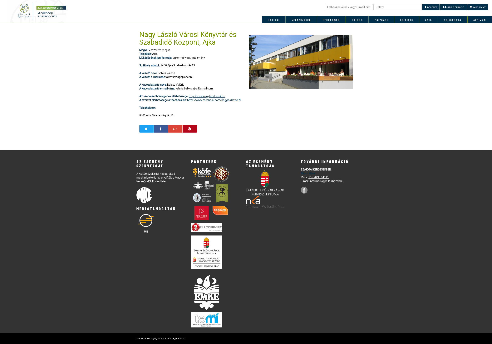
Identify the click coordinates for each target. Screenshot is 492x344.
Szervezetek (301, 19)
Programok (331, 19)
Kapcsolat (479, 7)
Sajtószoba (452, 19)
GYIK (428, 19)
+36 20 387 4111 (318, 177)
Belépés (432, 7)
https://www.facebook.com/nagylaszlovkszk (214, 100)
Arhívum (479, 19)
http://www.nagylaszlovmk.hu (207, 96)
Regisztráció (456, 7)
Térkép (357, 19)
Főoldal (274, 19)
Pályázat (381, 19)
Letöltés (406, 19)
